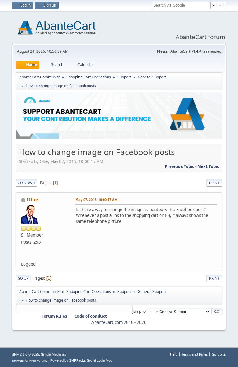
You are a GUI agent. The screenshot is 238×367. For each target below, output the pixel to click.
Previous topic (179, 166)
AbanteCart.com (107, 322)
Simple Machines (53, 354)
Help (174, 354)
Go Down (26, 182)
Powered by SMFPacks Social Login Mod (81, 360)
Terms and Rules (195, 354)
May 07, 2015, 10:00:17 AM (96, 199)
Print (214, 182)
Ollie (32, 199)
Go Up (23, 278)
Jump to (139, 311)
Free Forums (38, 360)
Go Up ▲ (219, 354)
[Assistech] (23, 256)
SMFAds (18, 360)
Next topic (208, 166)
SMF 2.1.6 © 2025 (25, 354)
